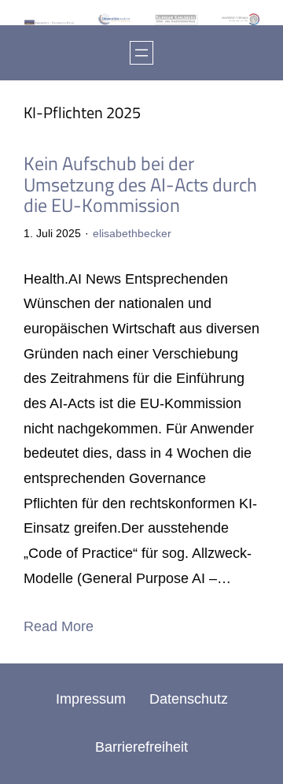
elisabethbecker (132, 233)
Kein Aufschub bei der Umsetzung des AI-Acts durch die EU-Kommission (140, 184)
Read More (59, 626)
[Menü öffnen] (141, 53)
